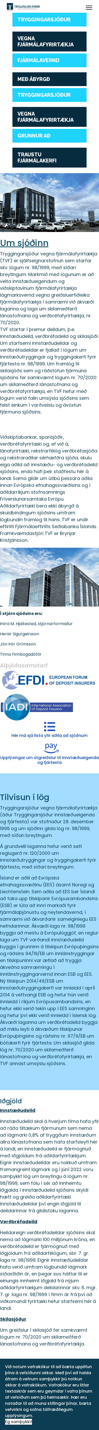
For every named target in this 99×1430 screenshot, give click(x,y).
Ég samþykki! (18, 1422)
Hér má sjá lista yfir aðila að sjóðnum (49, 735)
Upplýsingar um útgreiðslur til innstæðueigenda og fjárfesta (49, 760)
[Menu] (89, 7)
